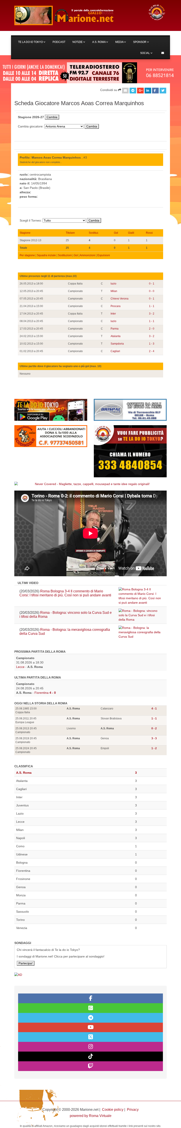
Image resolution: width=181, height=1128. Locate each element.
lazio (113, 283)
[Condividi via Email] (125, 90)
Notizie (77, 42)
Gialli (131, 232)
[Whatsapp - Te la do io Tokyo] (90, 1008)
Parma (115, 328)
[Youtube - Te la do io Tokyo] (90, 1027)
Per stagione (27, 255)
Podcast (59, 42)
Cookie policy (112, 1109)
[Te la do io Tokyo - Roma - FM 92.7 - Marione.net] (77, 15)
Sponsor (140, 42)
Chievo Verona (119, 298)
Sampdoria (117, 343)
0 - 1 (151, 283)
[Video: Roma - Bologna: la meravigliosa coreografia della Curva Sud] (140, 632)
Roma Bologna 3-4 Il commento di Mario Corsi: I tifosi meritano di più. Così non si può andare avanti (65, 593)
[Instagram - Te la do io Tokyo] (90, 1047)
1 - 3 (151, 343)
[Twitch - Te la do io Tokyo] (90, 1066)
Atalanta (116, 336)
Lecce (20, 667)
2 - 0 (151, 328)
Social (145, 53)
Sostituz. (94, 232)
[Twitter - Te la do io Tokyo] (90, 1037)
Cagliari (115, 351)
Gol (116, 232)
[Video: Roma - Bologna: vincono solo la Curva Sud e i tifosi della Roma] (140, 615)
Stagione (25, 232)
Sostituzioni (65, 255)
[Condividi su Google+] (140, 90)
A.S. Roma (99, 42)
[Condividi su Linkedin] (148, 90)
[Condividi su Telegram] (133, 90)
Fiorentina (41, 692)
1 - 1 (151, 306)
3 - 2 (151, 313)
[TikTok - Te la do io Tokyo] (90, 1056)
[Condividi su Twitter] (163, 90)
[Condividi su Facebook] (155, 90)
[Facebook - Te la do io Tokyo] (90, 998)
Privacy (133, 1109)
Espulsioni (103, 255)
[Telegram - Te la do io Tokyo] (90, 1018)
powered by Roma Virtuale (90, 1116)
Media (119, 42)
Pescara (116, 306)
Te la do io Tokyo (30, 42)
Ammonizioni (87, 255)
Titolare (70, 232)
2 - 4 (151, 351)
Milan (114, 291)
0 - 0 (151, 291)
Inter (113, 313)
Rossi (149, 232)
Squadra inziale (46, 255)
